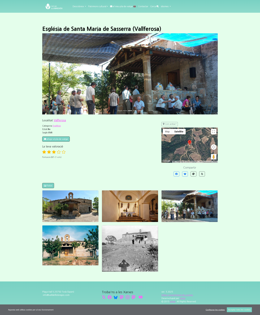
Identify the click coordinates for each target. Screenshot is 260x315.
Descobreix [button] (78, 6)
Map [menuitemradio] (167, 131)
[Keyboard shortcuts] (174, 162)
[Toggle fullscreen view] (213, 131)
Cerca (153, 6)
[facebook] (110, 297)
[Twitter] (202, 174)
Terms (215, 161)
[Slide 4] (140, 110)
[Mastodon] (193, 174)
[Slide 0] (120, 110)
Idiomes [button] (165, 6)
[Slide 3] (135, 110)
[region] (130, 309)
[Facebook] (176, 174)
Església (57, 126)
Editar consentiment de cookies (177, 295)
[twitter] (104, 297)
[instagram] (127, 297)
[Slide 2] (130, 110)
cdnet (182, 298)
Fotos (49, 185)
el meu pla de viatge (123, 6)
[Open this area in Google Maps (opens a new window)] (166, 161)
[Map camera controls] (213, 147)
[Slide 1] (125, 110)
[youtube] (140, 297)
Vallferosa (60, 120)
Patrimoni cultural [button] (97, 6)
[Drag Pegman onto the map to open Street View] (213, 156)
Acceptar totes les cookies (239, 310)
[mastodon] (133, 297)
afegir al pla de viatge (57, 139)
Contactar (143, 6)
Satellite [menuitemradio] (178, 131)
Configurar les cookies (215, 310)
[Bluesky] (185, 174)
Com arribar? (171, 124)
